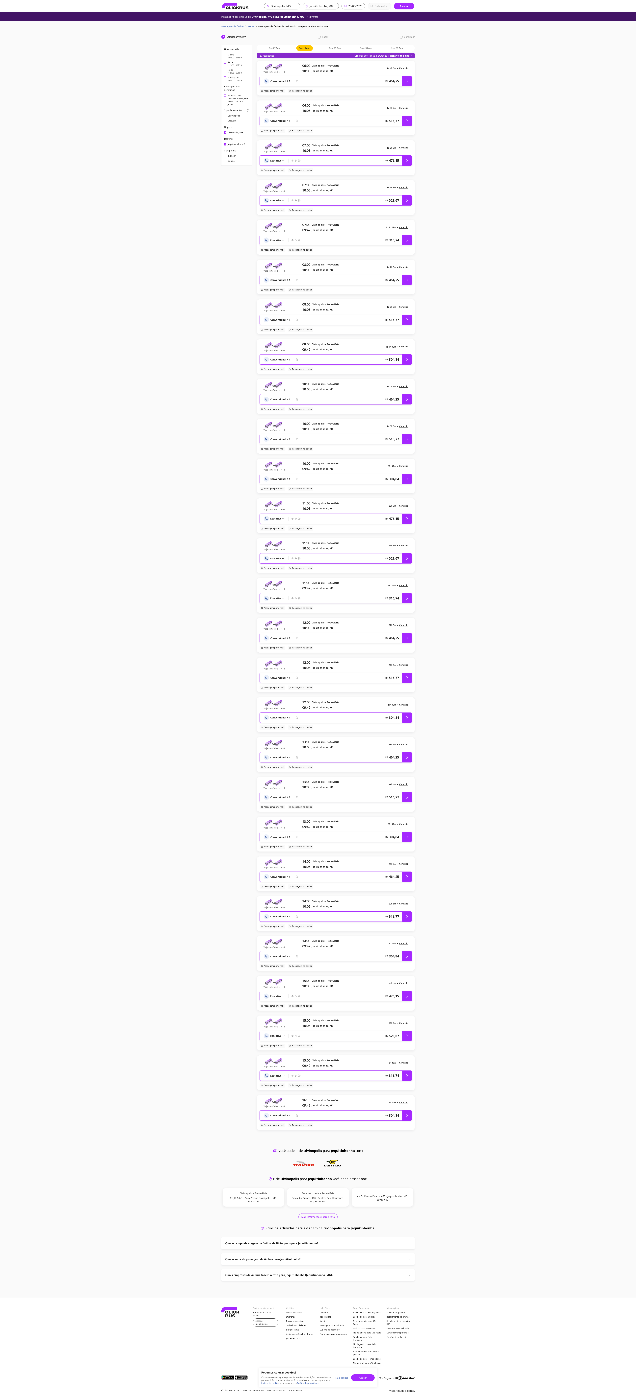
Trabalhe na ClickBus (296, 1325)
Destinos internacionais (398, 1328)
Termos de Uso (295, 1390)
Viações (323, 1321)
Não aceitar (341, 1377)
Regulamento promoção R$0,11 (398, 1323)
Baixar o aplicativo (295, 1321)
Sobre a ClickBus (294, 1312)
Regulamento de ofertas (398, 1316)
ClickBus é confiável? (396, 1337)
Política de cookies (270, 1383)
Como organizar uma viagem (333, 1334)
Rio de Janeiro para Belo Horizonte (364, 1346)
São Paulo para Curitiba (364, 1316)
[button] (403, 68)
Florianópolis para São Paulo (367, 1363)
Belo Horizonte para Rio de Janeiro (366, 1353)
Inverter (313, 16)
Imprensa (290, 1316)
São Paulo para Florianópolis (367, 1358)
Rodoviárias (325, 1316)
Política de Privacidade (253, 1390)
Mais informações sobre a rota (318, 1216)
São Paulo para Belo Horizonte (362, 1338)
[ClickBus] (235, 6)
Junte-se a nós (293, 1338)
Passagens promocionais (332, 1325)
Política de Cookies (276, 1390)
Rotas (251, 26)
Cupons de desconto (330, 1329)
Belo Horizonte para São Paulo (364, 1323)
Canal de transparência (398, 1332)
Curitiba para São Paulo (364, 1328)
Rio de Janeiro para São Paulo (367, 1332)
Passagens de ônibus (232, 26)
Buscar (404, 6)
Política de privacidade (308, 1383)
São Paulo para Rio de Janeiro (367, 1312)
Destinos (324, 1312)
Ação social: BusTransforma (299, 1334)
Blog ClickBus (292, 1329)
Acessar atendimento (262, 1322)
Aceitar (363, 1377)
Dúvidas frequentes (396, 1312)
